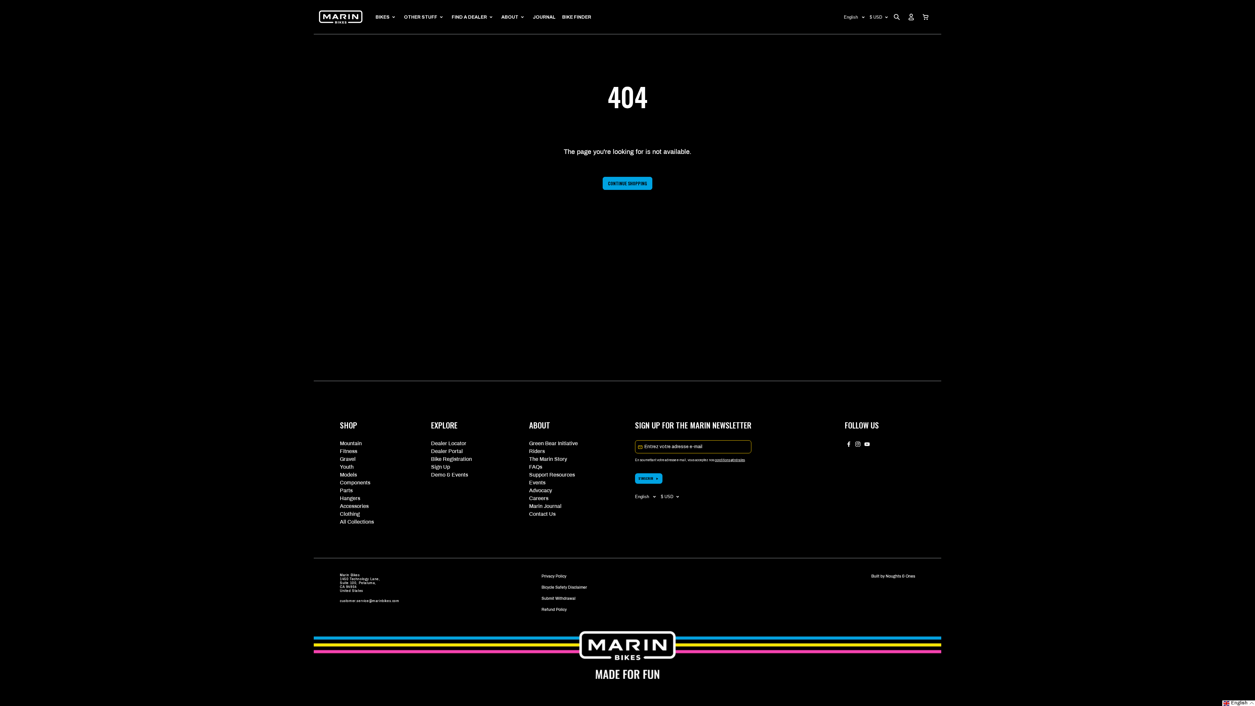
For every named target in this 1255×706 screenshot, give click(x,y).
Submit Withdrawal (559, 598)
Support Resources (552, 475)
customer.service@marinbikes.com (369, 601)
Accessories (354, 506)
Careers (538, 498)
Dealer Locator (448, 443)
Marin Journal (545, 506)
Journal (544, 17)
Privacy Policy (554, 576)
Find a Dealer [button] (469, 17)
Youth (347, 467)
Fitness (348, 451)
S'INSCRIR (645, 478)
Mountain (351, 443)
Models (348, 475)
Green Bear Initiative (553, 443)
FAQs (535, 467)
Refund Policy (554, 609)
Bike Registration (451, 459)
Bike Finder (576, 17)
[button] (925, 17)
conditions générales (730, 460)
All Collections (357, 522)
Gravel (348, 459)
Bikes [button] (383, 17)
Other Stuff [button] (420, 17)
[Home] (340, 17)
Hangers (350, 498)
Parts (346, 490)
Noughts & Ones (900, 576)
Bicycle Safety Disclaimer (564, 587)
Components (355, 482)
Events (537, 482)
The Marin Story (548, 459)
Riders (537, 451)
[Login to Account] (911, 17)
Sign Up (440, 467)
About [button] (509, 17)
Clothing (350, 514)
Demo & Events (449, 475)
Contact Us (542, 514)
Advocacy (540, 490)
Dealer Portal (447, 451)
